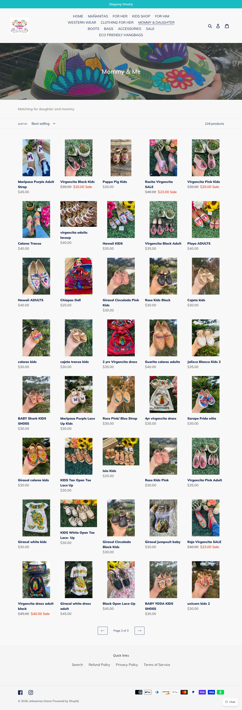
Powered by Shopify (66, 701)
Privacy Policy (127, 664)
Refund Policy (99, 664)
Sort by (22, 123)
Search (77, 664)
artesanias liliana (40, 701)
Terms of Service (157, 664)
